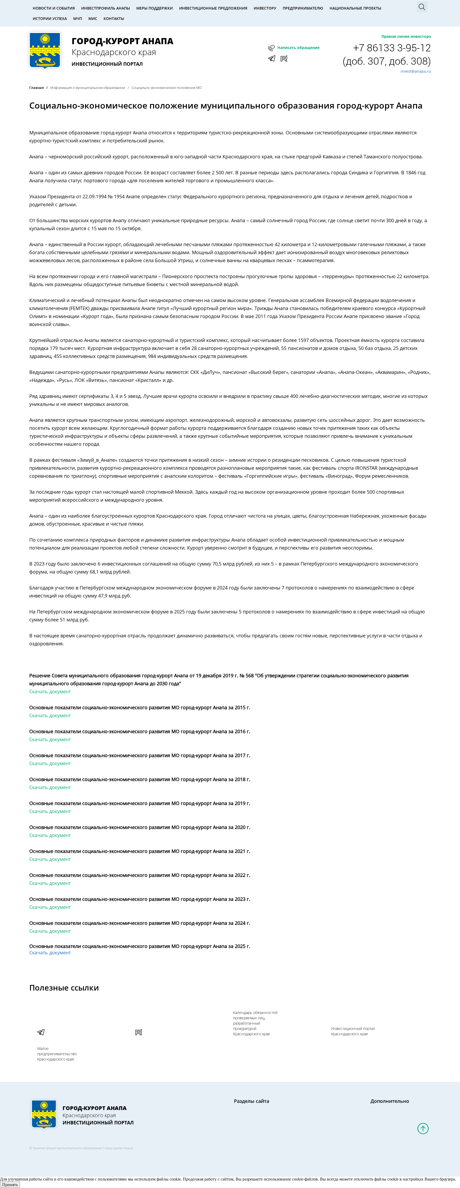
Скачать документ (50, 691)
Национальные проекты (355, 8)
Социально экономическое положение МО (167, 87)
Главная (36, 87)
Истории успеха (50, 18)
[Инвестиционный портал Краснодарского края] (175, 1029)
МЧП (77, 18)
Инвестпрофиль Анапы (105, 8)
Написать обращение (298, 47)
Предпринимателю (303, 8)
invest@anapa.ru (416, 71)
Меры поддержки (154, 8)
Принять (10, 1184)
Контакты (114, 18)
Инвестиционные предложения (213, 8)
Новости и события (54, 8)
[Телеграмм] (77, 1029)
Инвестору (265, 8)
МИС (92, 18)
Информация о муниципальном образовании (87, 87)
